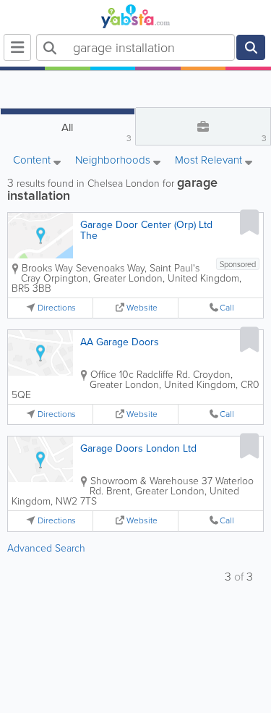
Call (227, 308)
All (96, 132)
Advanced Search (46, 548)
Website (142, 308)
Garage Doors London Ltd (138, 448)
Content (33, 161)
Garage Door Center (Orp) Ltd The (146, 230)
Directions (57, 308)
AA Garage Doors (119, 342)
